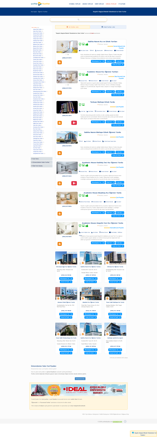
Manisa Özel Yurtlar (37, 115)
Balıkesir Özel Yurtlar (37, 44)
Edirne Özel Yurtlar (37, 68)
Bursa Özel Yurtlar (37, 55)
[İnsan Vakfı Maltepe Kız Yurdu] (115, 293)
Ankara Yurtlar (87, 4)
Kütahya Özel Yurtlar (37, 112)
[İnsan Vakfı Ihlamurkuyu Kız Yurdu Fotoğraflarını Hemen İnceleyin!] (58, 334)
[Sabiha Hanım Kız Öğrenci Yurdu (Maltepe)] (91, 257)
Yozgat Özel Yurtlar (37, 151)
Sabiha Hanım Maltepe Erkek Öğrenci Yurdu (102, 132)
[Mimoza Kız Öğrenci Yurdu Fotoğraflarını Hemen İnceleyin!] (107, 263)
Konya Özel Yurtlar (37, 110)
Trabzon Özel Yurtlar (37, 142)
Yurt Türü (36, 159)
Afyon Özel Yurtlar (37, 31)
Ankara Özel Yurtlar (37, 36)
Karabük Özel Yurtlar (37, 93)
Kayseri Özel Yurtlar (37, 100)
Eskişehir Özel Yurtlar (38, 76)
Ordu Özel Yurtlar (37, 125)
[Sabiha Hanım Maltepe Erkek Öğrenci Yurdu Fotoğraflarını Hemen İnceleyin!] (60, 153)
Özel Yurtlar (34, 27)
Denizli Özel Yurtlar (37, 63)
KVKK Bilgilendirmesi (115, 414)
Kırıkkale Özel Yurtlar (37, 102)
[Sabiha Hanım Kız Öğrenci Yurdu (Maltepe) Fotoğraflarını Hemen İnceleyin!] (83, 263)
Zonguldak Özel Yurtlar (38, 153)
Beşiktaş (101, 195)
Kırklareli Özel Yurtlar (38, 104)
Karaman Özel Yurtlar (38, 95)
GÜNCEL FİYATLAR (111, 4)
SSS (83, 414)
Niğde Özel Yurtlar (37, 123)
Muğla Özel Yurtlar (37, 119)
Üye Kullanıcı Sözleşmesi (92, 414)
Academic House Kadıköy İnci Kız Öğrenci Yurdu (102, 162)
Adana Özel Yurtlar (37, 29)
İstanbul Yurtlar (74, 4)
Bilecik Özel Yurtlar (37, 50)
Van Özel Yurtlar (36, 147)
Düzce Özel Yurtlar (37, 67)
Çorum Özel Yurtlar (37, 61)
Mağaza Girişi (125, 414)
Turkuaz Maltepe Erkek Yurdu (102, 102)
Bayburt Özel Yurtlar (37, 48)
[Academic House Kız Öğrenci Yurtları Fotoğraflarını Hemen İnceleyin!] (60, 93)
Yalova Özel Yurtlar (37, 149)
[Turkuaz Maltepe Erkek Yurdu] (67, 107)
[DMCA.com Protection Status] (117, 421)
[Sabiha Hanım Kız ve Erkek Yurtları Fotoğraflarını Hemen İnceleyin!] (60, 62)
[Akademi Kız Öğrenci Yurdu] (91, 293)
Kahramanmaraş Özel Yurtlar (39, 91)
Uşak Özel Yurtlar (37, 146)
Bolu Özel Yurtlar (37, 51)
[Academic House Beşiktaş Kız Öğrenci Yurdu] (67, 198)
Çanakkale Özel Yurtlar (38, 57)
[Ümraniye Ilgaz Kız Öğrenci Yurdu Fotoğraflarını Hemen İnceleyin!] (58, 263)
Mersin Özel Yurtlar (37, 117)
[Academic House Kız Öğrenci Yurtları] (67, 77)
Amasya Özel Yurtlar (37, 35)
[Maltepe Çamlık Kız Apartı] (115, 329)
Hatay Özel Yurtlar (37, 83)
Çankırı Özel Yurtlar (37, 59)
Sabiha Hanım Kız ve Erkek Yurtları (102, 41)
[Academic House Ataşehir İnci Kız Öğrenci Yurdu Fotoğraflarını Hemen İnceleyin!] (60, 244)
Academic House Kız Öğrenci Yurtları (102, 72)
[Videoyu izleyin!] (74, 123)
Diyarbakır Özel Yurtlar (38, 65)
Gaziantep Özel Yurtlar (38, 78)
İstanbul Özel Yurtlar (37, 87)
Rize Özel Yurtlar (37, 129)
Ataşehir (101, 225)
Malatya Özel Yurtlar (37, 114)
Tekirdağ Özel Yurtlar (37, 138)
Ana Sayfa (34, 12)
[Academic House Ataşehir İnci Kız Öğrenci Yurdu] (67, 228)
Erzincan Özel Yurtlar (38, 72)
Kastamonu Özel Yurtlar (38, 99)
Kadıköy (101, 165)
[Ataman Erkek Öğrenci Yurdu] (66, 293)
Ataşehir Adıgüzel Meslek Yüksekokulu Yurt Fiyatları (146, 434)
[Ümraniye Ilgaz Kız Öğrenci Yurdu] (66, 257)
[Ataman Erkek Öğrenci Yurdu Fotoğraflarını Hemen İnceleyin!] (58, 299)
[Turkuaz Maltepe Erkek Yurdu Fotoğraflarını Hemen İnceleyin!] (60, 123)
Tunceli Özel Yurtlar (37, 144)
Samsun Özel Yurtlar (37, 132)
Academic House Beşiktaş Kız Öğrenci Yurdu (102, 193)
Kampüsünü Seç (80, 378)
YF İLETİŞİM (121, 4)
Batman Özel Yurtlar (37, 46)
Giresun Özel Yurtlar (37, 80)
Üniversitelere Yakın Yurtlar (41, 162)
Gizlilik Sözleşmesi (104, 414)
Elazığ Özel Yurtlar (37, 70)
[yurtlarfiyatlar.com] (41, 4)
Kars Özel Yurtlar (37, 97)
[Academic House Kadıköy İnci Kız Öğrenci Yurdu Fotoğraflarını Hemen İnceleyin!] (60, 183)
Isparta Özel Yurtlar (37, 85)
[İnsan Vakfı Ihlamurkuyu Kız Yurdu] (66, 329)
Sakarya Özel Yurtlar (37, 130)
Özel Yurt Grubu (38, 166)
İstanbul (106, 44)
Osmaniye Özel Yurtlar (38, 127)
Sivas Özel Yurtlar (37, 136)
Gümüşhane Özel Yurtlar (38, 82)
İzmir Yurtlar (99, 4)
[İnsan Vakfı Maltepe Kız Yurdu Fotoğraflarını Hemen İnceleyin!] (107, 299)
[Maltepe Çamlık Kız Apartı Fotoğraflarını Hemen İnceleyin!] (107, 334)
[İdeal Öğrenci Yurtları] (78, 395)
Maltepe (101, 44)
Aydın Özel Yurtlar (37, 42)
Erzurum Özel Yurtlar (37, 74)
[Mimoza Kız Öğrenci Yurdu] (115, 257)
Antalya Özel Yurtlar (37, 38)
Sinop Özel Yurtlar (37, 134)
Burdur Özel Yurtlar (37, 53)
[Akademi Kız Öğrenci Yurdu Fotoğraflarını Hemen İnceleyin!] (83, 299)
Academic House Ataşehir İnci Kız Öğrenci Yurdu (102, 223)
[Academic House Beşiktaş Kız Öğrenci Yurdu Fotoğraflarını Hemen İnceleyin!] (60, 214)
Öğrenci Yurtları (43, 12)
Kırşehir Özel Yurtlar (37, 106)
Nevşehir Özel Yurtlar (38, 121)
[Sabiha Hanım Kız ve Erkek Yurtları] (67, 46)
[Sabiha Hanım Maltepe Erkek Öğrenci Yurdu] (67, 137)
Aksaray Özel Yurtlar (37, 33)
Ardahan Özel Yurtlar (37, 40)
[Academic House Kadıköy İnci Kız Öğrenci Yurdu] (67, 168)
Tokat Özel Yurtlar (37, 140)
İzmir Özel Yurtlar (37, 89)
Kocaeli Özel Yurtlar (37, 108)
